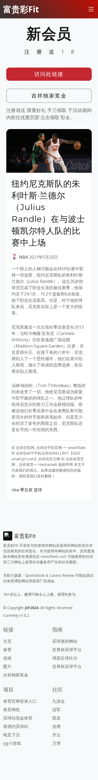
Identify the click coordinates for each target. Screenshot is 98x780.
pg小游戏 (12, 743)
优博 (56, 726)
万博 (56, 743)
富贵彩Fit (21, 9)
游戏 (7, 658)
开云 (56, 735)
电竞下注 (11, 735)
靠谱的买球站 (15, 726)
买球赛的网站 (64, 641)
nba (15, 490)
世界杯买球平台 (67, 649)
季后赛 (26, 490)
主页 (7, 641)
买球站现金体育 (17, 718)
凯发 (56, 718)
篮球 (38, 490)
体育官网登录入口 (20, 701)
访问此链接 (49, 74)
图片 (7, 666)
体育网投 (11, 709)
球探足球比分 (64, 658)
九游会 (58, 701)
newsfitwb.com (53, 556)
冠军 (56, 709)
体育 (7, 649)
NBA (23, 257)
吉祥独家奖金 (49, 95)
